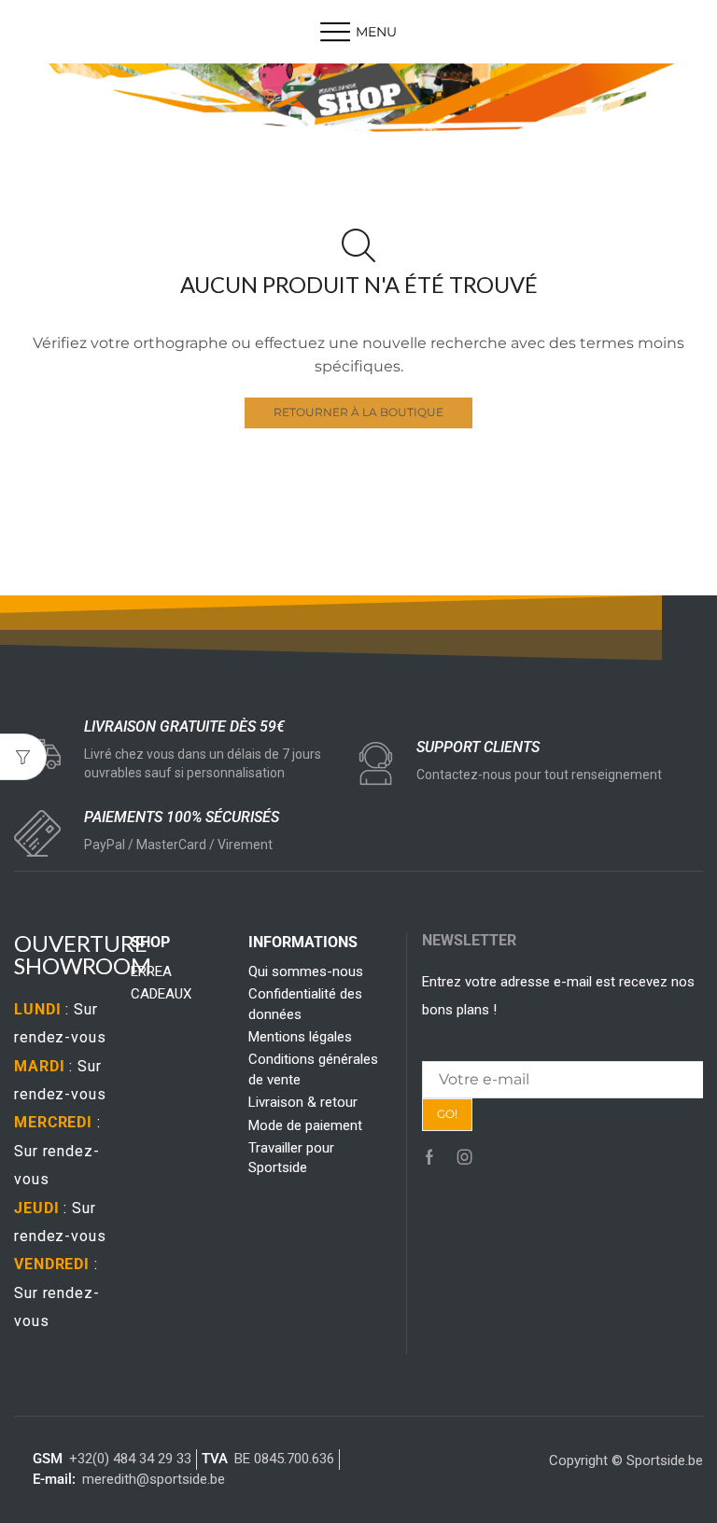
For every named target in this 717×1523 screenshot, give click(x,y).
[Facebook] (429, 1157)
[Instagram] (464, 1157)
